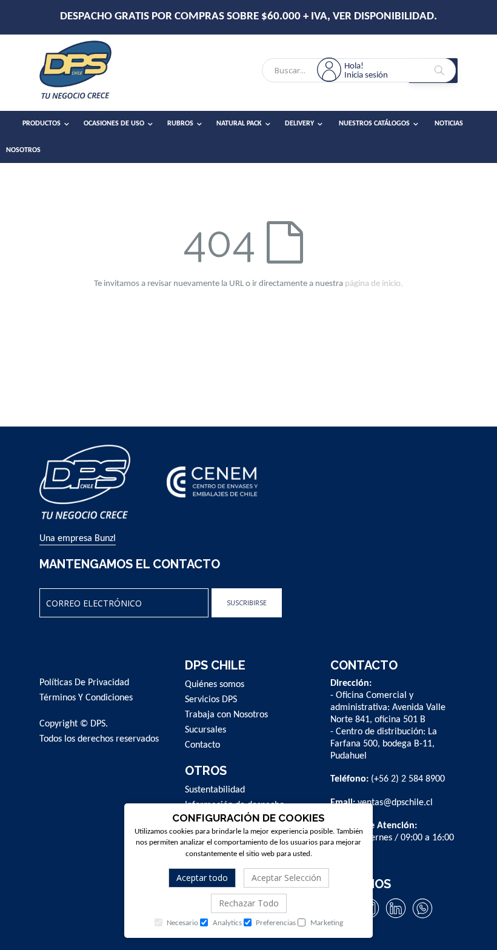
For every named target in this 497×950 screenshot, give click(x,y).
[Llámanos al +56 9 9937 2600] (422, 918)
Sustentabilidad (215, 790)
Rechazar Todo (249, 903)
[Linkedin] (396, 918)
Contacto (202, 745)
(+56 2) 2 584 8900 (408, 779)
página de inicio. (374, 283)
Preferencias (275, 923)
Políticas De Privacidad (84, 683)
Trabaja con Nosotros (226, 715)
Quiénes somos (214, 684)
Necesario (181, 923)
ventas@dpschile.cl (395, 803)
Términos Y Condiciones (86, 698)
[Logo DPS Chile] (90, 73)
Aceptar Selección (286, 877)
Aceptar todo (202, 877)
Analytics (226, 923)
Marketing (326, 923)
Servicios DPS (211, 700)
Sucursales (205, 730)
